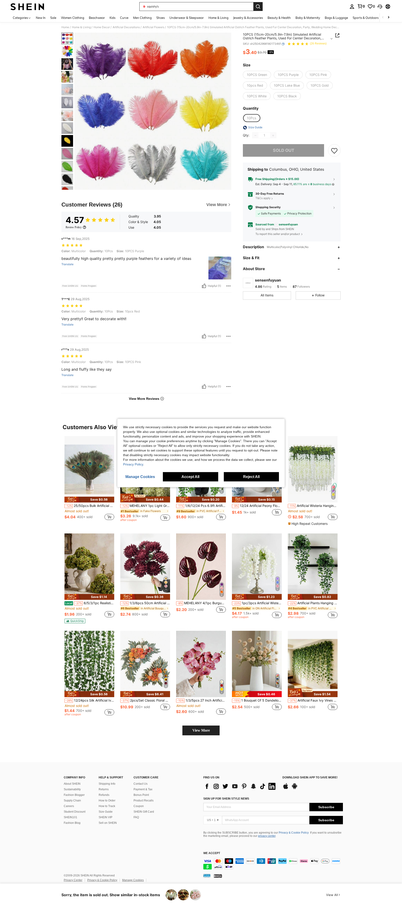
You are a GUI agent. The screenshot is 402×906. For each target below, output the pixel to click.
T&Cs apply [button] (263, 198)
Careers (69, 806)
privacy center (266, 836)
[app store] (285, 788)
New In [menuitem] (41, 18)
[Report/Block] (228, 286)
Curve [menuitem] (124, 18)
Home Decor (102, 27)
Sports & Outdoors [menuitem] (366, 18)
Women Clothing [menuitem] (72, 18)
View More (201, 730)
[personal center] (352, 6)
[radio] (257, 75)
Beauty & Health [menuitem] (279, 18)
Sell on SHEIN (108, 823)
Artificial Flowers (153, 27)
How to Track (107, 806)
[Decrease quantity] (255, 135)
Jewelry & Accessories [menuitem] (248, 18)
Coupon (139, 806)
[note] (89, 499)
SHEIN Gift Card (144, 811)
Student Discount (74, 811)
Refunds (104, 795)
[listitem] (89, 480)
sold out (283, 150)
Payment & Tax (143, 789)
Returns (104, 789)
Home (65, 27)
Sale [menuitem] (53, 18)
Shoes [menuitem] (160, 18)
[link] (361, 6)
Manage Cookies (133, 880)
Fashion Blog (72, 823)
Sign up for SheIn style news (226, 798)
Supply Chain (72, 800)
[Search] (258, 6)
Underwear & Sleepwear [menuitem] (186, 18)
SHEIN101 (70, 817)
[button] (380, 6)
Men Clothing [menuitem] (142, 18)
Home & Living (81, 27)
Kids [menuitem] (112, 18)
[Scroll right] (388, 17)
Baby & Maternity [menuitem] (307, 18)
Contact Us (140, 783)
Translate (67, 264)
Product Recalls (144, 800)
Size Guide (106, 811)
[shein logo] (27, 6)
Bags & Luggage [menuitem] (336, 18)
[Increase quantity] (273, 135)
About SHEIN (72, 783)
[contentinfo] (273, 863)
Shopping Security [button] (268, 207)
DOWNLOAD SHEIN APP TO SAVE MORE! (310, 777)
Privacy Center (73, 880)
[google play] (294, 788)
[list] (240, 786)
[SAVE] (334, 150)
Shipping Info (107, 783)
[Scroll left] (383, 17)
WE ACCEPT (211, 853)
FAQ (136, 817)
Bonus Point (141, 795)
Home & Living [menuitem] (218, 18)
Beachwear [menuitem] (97, 18)
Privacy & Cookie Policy (294, 832)
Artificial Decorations (126, 27)
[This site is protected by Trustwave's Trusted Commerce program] (206, 875)
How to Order (107, 800)
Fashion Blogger (74, 795)
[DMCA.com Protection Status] (218, 875)
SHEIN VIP (105, 817)
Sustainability (72, 789)
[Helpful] (204, 286)
